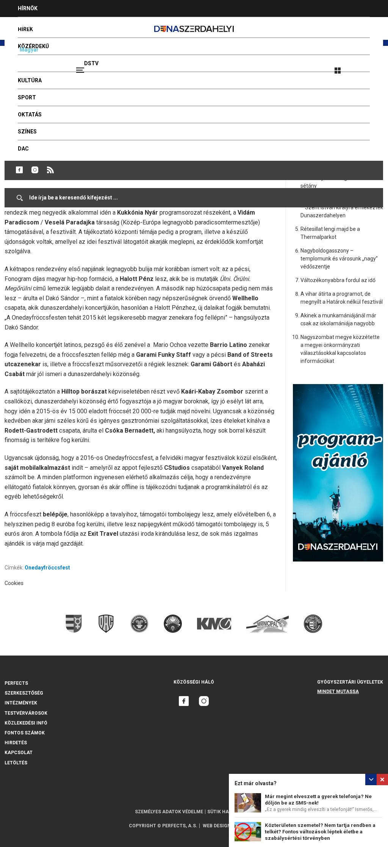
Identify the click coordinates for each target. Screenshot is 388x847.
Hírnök (28, 8)
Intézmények (21, 703)
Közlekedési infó (26, 723)
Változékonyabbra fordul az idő (337, 280)
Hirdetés (16, 742)
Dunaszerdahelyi (19, 169)
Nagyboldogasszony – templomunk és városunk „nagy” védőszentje (339, 259)
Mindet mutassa (338, 691)
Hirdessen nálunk (43, 25)
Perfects (16, 683)
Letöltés (16, 762)
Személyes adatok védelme (169, 811)
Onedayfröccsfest (47, 568)
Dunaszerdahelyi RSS (50, 169)
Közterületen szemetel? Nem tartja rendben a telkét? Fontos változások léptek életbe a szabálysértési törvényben (320, 831)
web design (217, 825)
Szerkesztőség (24, 693)
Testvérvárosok (26, 713)
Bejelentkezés (366, 67)
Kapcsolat (19, 752)
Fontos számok (25, 733)
